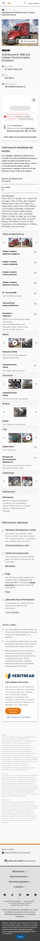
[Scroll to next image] (36, 242)
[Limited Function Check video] (35, 365)
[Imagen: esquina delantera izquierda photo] (35, 252)
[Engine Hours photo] (35, 447)
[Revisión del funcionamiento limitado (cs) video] (35, 458)
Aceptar (20, 937)
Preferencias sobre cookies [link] (20, 905)
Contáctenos (29, 861)
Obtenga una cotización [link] (13, 711)
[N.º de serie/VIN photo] (35, 293)
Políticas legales (29, 901)
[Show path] (10, 10)
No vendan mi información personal (20, 903)
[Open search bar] (25, 3)
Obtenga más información (20, 717)
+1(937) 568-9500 (12, 612)
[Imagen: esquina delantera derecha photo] (35, 283)
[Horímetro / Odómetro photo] (35, 314)
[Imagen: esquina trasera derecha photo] (35, 273)
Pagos (7, 592)
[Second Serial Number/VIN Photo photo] (35, 304)
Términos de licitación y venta (17, 545)
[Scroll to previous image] (4, 242)
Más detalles (10, 566)
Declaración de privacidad (12, 901)
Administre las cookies (25, 929)
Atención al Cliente (26, 119)
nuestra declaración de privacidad (18, 931)
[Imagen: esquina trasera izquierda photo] (35, 262)
